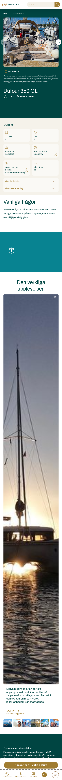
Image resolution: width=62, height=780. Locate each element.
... (9, 14)
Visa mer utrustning (14, 188)
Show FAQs (15, 225)
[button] (58, 42)
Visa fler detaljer (12, 181)
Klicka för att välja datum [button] (31, 765)
